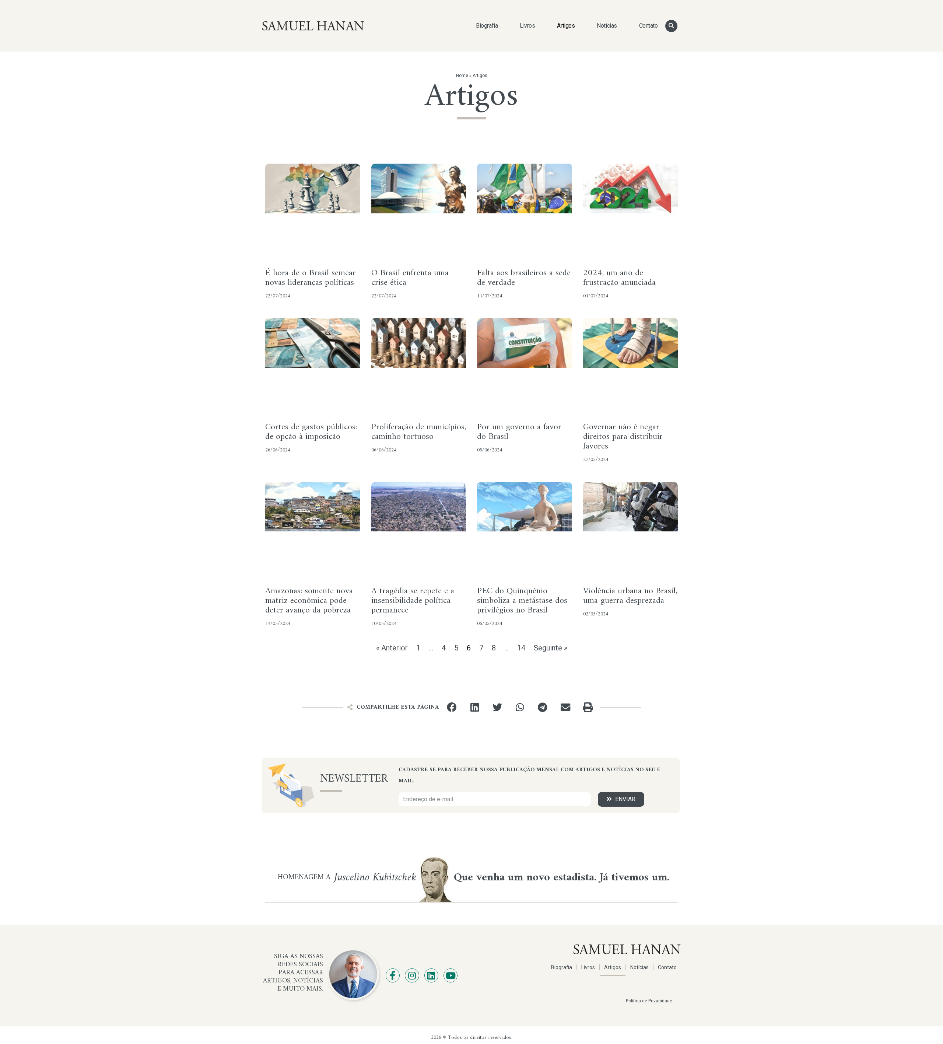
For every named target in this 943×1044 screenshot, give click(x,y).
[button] (671, 26)
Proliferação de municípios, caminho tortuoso (418, 431)
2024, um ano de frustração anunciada (619, 277)
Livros (527, 25)
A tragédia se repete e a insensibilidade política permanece (412, 600)
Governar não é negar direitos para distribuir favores (623, 436)
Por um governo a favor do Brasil (519, 431)
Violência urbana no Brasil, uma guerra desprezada (630, 595)
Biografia (487, 25)
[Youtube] (451, 975)
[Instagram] (412, 975)
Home (462, 75)
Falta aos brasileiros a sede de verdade (524, 277)
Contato (648, 25)
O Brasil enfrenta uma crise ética (410, 277)
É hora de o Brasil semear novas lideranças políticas (310, 277)
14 (521, 647)
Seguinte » (550, 647)
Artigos (566, 25)
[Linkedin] (431, 975)
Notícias (607, 25)
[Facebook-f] (393, 975)
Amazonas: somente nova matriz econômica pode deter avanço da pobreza (309, 600)
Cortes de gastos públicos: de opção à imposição (311, 431)
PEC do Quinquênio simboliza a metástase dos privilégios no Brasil (522, 600)
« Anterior (392, 647)
